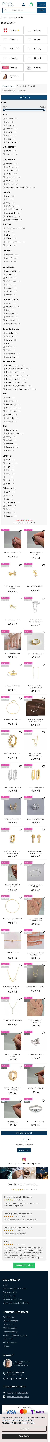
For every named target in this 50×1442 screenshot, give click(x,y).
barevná (11, 119)
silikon (10, 235)
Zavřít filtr (24, 97)
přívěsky (12, 181)
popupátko (12, 357)
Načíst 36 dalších (24, 1133)
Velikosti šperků (9, 1296)
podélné (11, 444)
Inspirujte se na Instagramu (18, 1397)
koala (10, 509)
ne (9, 199)
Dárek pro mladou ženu (18, 386)
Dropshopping (9, 1317)
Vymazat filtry (23, 521)
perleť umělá (13, 216)
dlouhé (11, 274)
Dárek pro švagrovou (17, 376)
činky (10, 310)
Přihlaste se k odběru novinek (15, 1335)
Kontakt (6, 1346)
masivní (11, 288)
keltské (11, 340)
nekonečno (12, 354)
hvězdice (11, 336)
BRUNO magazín (10, 1342)
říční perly (12, 206)
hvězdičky (12, 418)
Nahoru (25, 1150)
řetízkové (12, 447)
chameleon (12, 502)
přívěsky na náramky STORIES (20, 188)
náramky (12, 170)
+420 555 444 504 (15, 1372)
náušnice (12, 167)
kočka (10, 513)
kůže (9, 232)
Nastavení (24, 1429)
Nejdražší (31, 86)
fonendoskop (13, 408)
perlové (10, 440)
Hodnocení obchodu (24, 1184)
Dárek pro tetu (15, 372)
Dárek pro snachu (16, 382)
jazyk (9, 467)
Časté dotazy (8, 1339)
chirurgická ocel (15, 228)
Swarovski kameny (15, 242)
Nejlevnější (21, 86)
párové (10, 295)
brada (10, 460)
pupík (10, 484)
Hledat (41, 10)
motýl (10, 350)
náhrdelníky (13, 177)
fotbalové (11, 313)
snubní (11, 151)
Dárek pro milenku (16, 379)
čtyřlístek (11, 401)
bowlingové (12, 307)
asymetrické (12, 271)
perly (10, 203)
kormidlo (11, 421)
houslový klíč (13, 411)
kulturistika (12, 320)
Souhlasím (24, 1436)
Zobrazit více (24, 1265)
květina (10, 347)
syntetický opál (14, 220)
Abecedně (22, 91)
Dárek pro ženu (15, 365)
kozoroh (11, 516)
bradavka (11, 463)
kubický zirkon (14, 209)
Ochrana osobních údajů (12, 1299)
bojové (10, 303)
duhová (10, 132)
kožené (10, 285)
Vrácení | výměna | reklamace (15, 1288)
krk (9, 470)
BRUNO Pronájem (10, 1321)
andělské (11, 333)
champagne (12, 142)
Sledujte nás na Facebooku (17, 1393)
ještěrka (11, 506)
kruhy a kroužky (14, 433)
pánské (11, 258)
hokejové (11, 317)
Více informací (28, 1423)
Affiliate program (10, 1328)
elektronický (13, 281)
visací (10, 450)
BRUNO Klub (8, 1324)
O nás (5, 1285)
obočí (10, 480)
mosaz (11, 245)
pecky (11, 437)
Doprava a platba (10, 1292)
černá (10, 125)
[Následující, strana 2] (24, 1139)
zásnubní (11, 154)
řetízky (11, 174)
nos (9, 477)
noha (10, 473)
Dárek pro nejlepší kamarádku (21, 389)
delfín (10, 492)
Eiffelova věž (13, 404)
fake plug (11, 430)
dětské (11, 262)
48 (29, 1139)
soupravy (11, 184)
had (9, 499)
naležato (11, 291)
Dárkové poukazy (10, 1332)
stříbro (11, 238)
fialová (10, 135)
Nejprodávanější (8, 91)
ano (10, 196)
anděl (10, 398)
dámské (12, 255)
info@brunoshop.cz (16, 1379)
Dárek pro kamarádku (17, 369)
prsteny (11, 164)
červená (11, 129)
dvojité (11, 278)
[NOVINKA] (12, 539)
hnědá (10, 139)
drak (9, 495)
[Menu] (41, 4)
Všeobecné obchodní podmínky (16, 1303)
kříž (9, 343)
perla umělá (13, 213)
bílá (9, 122)
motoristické (13, 324)
